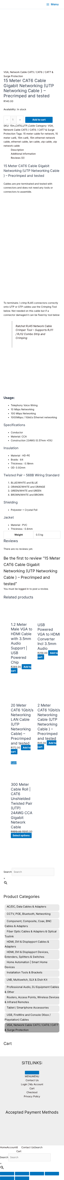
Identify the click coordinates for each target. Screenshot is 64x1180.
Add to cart (39, 119)
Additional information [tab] (23, 153)
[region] (32, 30)
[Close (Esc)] (52, 1173)
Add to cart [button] (47, 745)
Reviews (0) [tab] (18, 157)
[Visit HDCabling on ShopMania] (32, 1104)
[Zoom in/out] (7, 1173)
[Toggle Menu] (32, 1072)
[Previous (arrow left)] (7, 1178)
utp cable (46, 141)
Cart (32, 1088)
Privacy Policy (32, 1096)
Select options (21, 835)
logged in (23, 588)
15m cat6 (23, 137)
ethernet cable (19, 141)
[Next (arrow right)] (22, 1178)
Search (8, 871)
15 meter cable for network (38, 133)
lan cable (34, 141)
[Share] (37, 1173)
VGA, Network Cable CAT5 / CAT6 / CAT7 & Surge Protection (29, 129)
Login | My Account (32, 1084)
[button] (32, 1076)
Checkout (32, 1092)
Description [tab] (17, 149)
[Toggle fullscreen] (22, 1173)
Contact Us (32, 1080)
